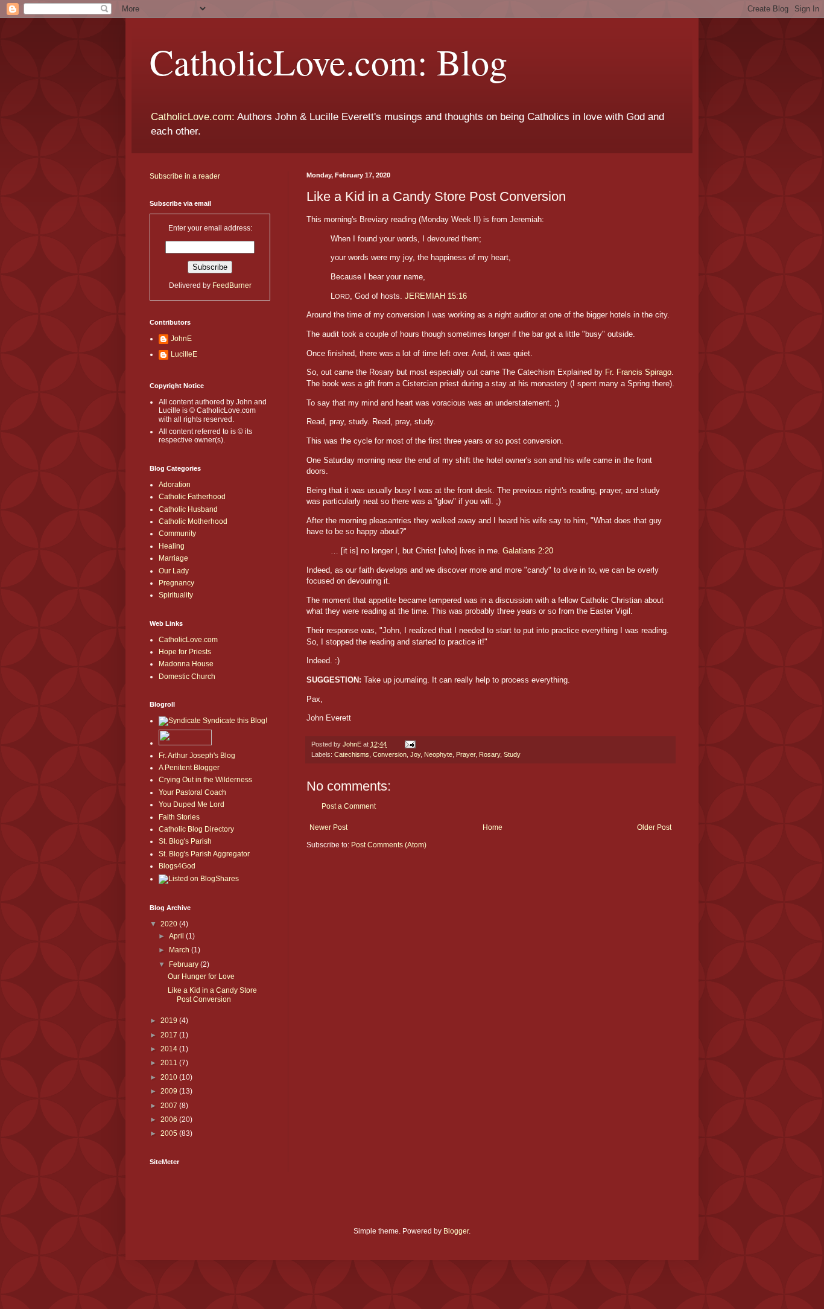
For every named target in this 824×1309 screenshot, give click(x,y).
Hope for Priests (185, 652)
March (180, 950)
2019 (169, 1020)
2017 (169, 1035)
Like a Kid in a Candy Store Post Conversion (212, 994)
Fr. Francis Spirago (638, 372)
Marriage (173, 558)
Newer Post (328, 827)
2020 (169, 924)
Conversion (390, 754)
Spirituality (176, 595)
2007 (169, 1105)
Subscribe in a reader (185, 176)
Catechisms (351, 754)
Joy (415, 754)
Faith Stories (179, 817)
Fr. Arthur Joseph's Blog (197, 755)
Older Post (654, 827)
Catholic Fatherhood (192, 496)
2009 (169, 1091)
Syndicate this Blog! (234, 720)
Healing (172, 546)
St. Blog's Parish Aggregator (204, 854)
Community (177, 533)
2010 (169, 1077)
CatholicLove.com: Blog (328, 61)
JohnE (181, 338)
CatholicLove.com (188, 639)
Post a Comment (349, 806)
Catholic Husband (188, 509)
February (184, 964)
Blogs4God (177, 866)
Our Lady (174, 571)
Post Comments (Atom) (388, 845)
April (177, 936)
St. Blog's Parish (185, 841)
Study (512, 754)
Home (492, 827)
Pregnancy (176, 583)
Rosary (489, 754)
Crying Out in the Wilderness (205, 780)
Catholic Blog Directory (196, 829)
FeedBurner (232, 285)
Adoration (175, 484)
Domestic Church (187, 676)
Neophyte (438, 754)
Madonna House (186, 664)
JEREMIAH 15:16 (436, 296)
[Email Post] (409, 744)
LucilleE (184, 354)
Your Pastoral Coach (192, 792)
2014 (169, 1049)
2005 (169, 1133)
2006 (169, 1119)
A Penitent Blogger (189, 767)
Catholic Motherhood (193, 521)
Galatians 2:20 (527, 550)
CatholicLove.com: (193, 117)
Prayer (465, 754)
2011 (169, 1063)
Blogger (456, 1231)
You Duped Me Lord (191, 804)
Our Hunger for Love (201, 976)
